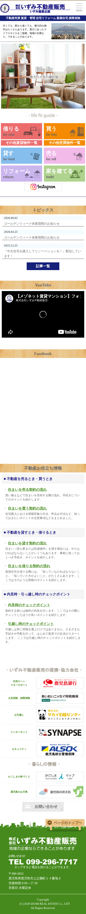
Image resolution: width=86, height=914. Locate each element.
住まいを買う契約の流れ (27, 508)
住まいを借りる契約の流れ (29, 566)
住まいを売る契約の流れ (27, 489)
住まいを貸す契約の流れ (27, 543)
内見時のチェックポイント (29, 605)
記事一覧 (43, 266)
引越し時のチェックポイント (31, 624)
